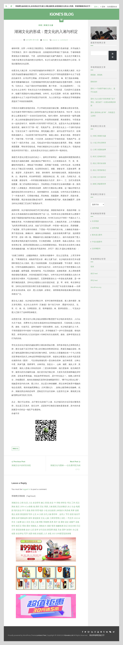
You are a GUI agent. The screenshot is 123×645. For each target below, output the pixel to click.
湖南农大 (43, 525)
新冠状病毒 (20, 529)
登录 (92, 266)
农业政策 (52, 510)
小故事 (19, 522)
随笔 (55, 506)
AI (38, 514)
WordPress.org (96, 287)
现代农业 (18, 510)
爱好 (28, 525)
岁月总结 (43, 529)
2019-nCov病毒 (26, 506)
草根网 (46, 522)
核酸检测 (59, 525)
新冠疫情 (24, 514)
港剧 (49, 525)
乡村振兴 (60, 510)
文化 (43, 518)
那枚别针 (94, 81)
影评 (36, 529)
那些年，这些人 (58, 514)
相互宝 (19, 525)
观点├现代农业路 (99, 163)
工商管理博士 (55, 518)
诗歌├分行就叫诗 (99, 177)
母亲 (53, 525)
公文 (35, 514)
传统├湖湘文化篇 (45, 25)
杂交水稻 (72, 525)
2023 (76, 518)
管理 (37, 510)
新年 (30, 518)
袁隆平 (72, 522)
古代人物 (47, 514)
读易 (77, 510)
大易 (41, 514)
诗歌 (58, 502)
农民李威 (95, 228)
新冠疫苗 (36, 518)
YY (55, 502)
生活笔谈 (95, 221)
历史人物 (34, 522)
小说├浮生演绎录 (99, 142)
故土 (24, 522)
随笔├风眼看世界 (99, 184)
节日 (67, 514)
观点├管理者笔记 (99, 170)
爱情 (13, 518)
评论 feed (94, 280)
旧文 (28, 522)
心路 (47, 518)
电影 (41, 510)
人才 (45, 533)
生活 (26, 502)
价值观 (40, 533)
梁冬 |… (96, 6)
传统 (35, 533)
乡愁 (49, 533)
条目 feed (94, 273)
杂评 (18, 518)
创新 (13, 533)
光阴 (30, 533)
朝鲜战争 (24, 518)
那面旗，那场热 (96, 74)
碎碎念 (64, 502)
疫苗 (72, 514)
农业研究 (36, 502)
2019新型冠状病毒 (63, 533)
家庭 (55, 529)
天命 (60, 529)
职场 (47, 502)
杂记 (66, 525)
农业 (51, 502)
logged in (26, 489)
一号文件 (70, 518)
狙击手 (77, 514)
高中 (56, 522)
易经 (37, 506)
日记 (78, 525)
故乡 (28, 529)
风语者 (67, 510)
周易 (46, 506)
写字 (26, 533)
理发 (24, 525)
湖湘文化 (15, 449)
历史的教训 (62, 506)
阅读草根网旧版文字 (97, 635)
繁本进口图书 (97, 235)
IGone (45, 40)
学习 (24, 510)
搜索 (112, 55)
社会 (73, 506)
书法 (69, 502)
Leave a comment (60, 40)
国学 (64, 529)
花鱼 (77, 522)
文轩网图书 (96, 248)
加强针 (69, 529)
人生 (30, 502)
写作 (30, 514)
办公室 (75, 529)
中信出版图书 (97, 241)
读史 (67, 522)
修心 (43, 502)
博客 (41, 522)
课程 (62, 522)
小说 (46, 510)
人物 (50, 506)
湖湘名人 (34, 525)
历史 (42, 506)
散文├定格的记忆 (99, 156)
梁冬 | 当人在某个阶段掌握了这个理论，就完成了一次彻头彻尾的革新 (103, 102)
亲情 (33, 510)
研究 (13, 525)
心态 (32, 529)
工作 (73, 502)
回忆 (63, 518)
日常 (13, 529)
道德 (28, 510)
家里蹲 (50, 529)
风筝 (72, 510)
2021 (53, 533)
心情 (22, 502)
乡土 (69, 506)
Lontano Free (41, 635)
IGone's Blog (61, 14)
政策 (18, 514)
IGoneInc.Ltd (68, 635)
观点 (13, 514)
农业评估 (20, 533)
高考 (51, 522)
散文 (18, 506)
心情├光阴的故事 (99, 149)
